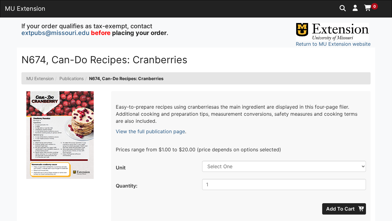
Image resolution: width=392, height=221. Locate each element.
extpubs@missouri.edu (55, 33)
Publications (71, 78)
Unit (121, 168)
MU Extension (40, 78)
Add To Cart (341, 209)
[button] (355, 8)
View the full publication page (150, 131)
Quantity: (127, 186)
